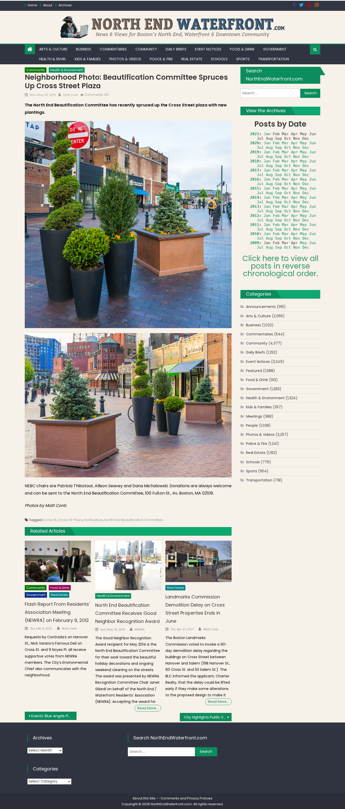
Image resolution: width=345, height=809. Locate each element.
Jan (267, 134)
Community (146, 49)
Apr (294, 143)
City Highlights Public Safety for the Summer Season (208, 717)
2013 (254, 206)
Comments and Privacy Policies (186, 798)
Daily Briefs (176, 49)
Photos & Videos (125, 59)
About (47, 5)
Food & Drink (242, 49)
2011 (254, 224)
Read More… (147, 708)
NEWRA (139, 629)
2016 (254, 179)
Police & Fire (161, 59)
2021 (254, 134)
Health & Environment (66, 70)
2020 (254, 143)
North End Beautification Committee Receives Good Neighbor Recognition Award (127, 613)
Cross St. (50, 519)
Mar (285, 143)
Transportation (273, 59)
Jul (260, 147)
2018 (254, 161)
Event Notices (208, 49)
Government (275, 49)
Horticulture (93, 519)
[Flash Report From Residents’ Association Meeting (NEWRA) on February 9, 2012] (58, 561)
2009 (254, 243)
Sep (278, 147)
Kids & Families (88, 59)
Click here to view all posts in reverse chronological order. (280, 266)
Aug (269, 147)
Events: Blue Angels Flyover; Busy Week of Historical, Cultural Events (54, 715)
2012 (254, 215)
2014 (254, 197)
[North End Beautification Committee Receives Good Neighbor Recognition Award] (128, 565)
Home (32, 5)
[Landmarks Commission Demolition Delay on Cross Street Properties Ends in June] (198, 561)
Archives (65, 5)
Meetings (254, 416)
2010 (254, 234)
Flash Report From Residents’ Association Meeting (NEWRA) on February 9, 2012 (57, 612)
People (252, 425)
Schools (219, 59)
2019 (254, 152)
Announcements (261, 306)
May (303, 143)
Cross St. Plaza (71, 519)
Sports (243, 59)
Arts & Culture (53, 49)
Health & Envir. (52, 59)
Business (83, 49)
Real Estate (191, 59)
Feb (276, 143)
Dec (305, 147)
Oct (287, 147)
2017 (254, 170)
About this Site (144, 798)
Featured (254, 370)
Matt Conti (70, 95)
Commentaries (113, 49)
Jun (312, 143)
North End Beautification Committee (134, 519)
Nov (296, 147)
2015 (254, 188)
